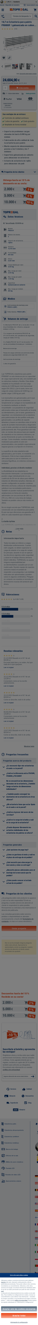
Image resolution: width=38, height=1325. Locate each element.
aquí (2, 1291)
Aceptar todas (19, 1315)
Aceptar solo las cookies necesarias (19, 1309)
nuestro (3, 1282)
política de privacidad (21, 1300)
